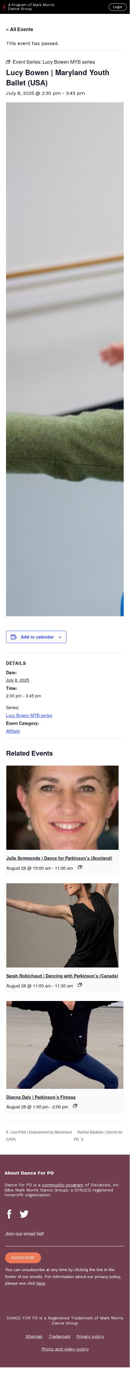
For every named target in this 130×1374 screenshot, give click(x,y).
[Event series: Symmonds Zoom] (80, 867)
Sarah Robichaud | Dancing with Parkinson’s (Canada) (62, 976)
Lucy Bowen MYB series (29, 715)
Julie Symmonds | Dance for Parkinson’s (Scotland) (59, 858)
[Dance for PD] (29, 24)
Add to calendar (37, 637)
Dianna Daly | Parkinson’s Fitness (41, 1097)
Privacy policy (90, 1336)
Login (117, 7)
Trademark (59, 1336)
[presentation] (62, 808)
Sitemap (34, 1336)
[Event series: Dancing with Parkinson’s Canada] (80, 985)
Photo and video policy (65, 1349)
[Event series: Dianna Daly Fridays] (75, 1106)
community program (62, 1184)
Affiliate (13, 731)
